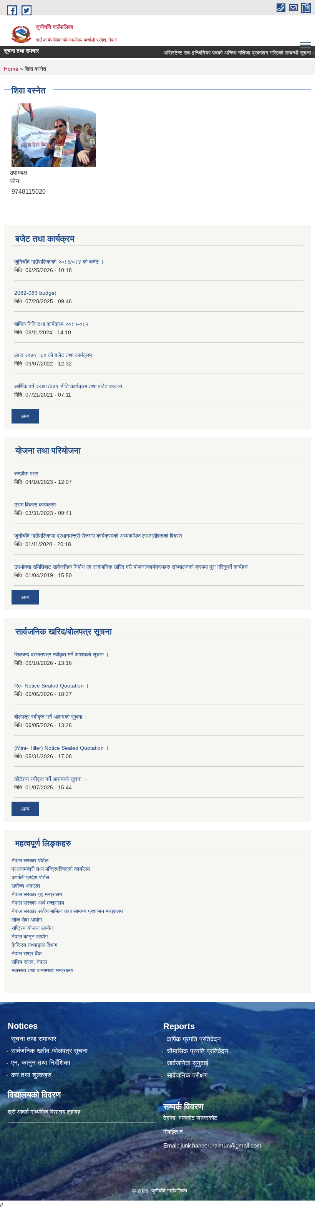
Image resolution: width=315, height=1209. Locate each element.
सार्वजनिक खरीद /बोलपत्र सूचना (49, 1051)
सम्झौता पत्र (26, 473)
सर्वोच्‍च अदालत (26, 886)
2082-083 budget (35, 293)
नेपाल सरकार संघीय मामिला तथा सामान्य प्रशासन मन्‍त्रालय (67, 911)
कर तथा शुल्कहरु (31, 1075)
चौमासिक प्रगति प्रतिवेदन (197, 1051)
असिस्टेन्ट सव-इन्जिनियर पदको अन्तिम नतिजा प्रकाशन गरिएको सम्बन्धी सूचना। (227, 53)
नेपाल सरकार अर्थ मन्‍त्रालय (38, 903)
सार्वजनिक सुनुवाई (187, 1063)
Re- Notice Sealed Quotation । (51, 686)
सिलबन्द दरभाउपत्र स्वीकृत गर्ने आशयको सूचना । (61, 654)
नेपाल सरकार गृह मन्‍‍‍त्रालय (37, 894)
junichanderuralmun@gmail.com (221, 1145)
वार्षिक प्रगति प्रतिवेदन (194, 1039)
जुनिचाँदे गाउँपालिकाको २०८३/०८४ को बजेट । (59, 262)
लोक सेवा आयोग (27, 920)
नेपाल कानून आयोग (30, 936)
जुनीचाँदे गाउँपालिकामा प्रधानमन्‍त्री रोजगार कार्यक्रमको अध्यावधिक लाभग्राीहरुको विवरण (98, 536)
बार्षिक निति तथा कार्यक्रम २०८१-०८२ (51, 324)
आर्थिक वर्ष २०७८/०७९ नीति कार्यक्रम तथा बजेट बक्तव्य (68, 386)
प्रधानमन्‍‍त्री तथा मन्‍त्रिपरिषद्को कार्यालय (51, 869)
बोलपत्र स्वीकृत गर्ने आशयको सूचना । (50, 717)
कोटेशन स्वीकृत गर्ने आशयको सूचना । (50, 779)
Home (11, 69)
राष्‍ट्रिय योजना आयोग (32, 928)
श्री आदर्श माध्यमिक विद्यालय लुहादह (44, 1111)
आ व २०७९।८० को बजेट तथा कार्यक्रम (53, 355)
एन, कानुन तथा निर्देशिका (40, 1062)
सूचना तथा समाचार (33, 1039)
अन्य (25, 416)
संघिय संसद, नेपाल (29, 962)
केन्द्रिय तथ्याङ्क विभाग (34, 945)
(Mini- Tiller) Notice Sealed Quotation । (61, 748)
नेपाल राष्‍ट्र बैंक (26, 953)
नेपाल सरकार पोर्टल (30, 860)
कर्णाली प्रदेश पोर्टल (30, 877)
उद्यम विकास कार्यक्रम (35, 505)
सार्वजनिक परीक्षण (187, 1075)
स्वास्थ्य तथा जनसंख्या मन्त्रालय (42, 970)
